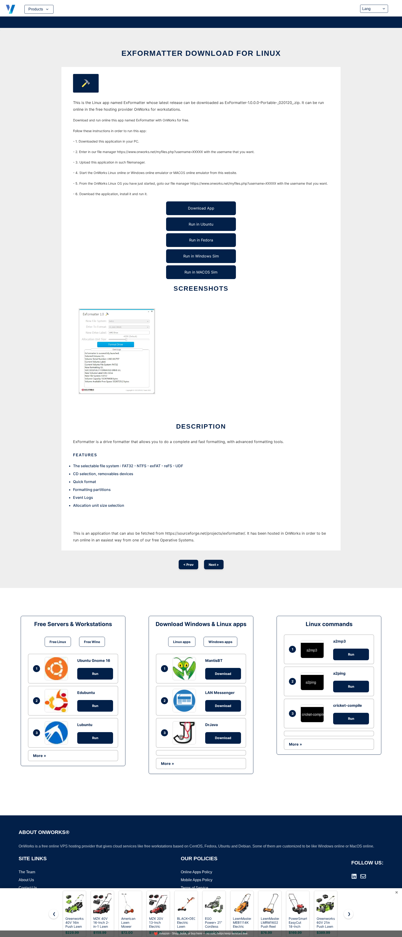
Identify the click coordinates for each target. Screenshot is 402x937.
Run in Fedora (201, 240)
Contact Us (28, 888)
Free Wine (92, 642)
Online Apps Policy (196, 872)
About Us (26, 880)
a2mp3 (339, 641)
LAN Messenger (220, 692)
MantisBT (214, 660)
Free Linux (58, 642)
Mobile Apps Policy (196, 880)
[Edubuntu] (57, 700)
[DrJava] (185, 732)
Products (35, 9)
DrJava (211, 724)
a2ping (339, 673)
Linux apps (182, 642)
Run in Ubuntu (201, 224)
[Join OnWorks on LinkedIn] (354, 876)
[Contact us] (363, 876)
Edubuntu (86, 692)
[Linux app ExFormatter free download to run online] (86, 83)
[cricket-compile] (313, 713)
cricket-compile (347, 705)
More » (39, 755)
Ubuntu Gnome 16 (93, 660)
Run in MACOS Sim (201, 272)
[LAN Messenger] (185, 700)
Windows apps (220, 642)
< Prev (188, 565)
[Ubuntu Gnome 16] (57, 668)
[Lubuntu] (57, 732)
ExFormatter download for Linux (201, 53)
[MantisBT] (185, 668)
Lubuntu (84, 724)
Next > (214, 565)
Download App (201, 208)
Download (223, 674)
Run (95, 674)
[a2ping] (313, 681)
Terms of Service (194, 888)
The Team (27, 872)
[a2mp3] (313, 649)
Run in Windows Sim (201, 256)
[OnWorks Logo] (10, 9)
